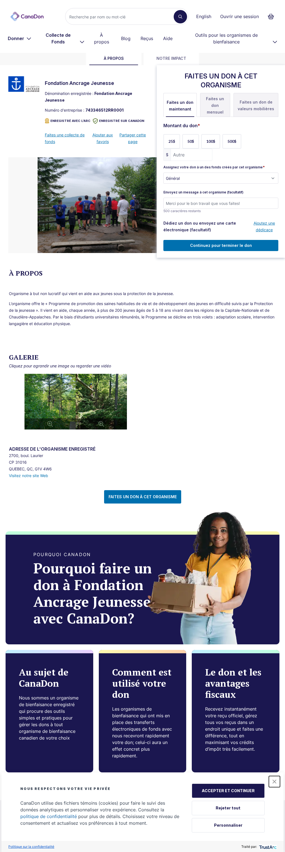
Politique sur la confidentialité (31, 846)
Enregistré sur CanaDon (121, 121)
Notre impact (171, 58)
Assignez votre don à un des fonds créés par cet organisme (214, 167)
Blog (126, 38)
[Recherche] (180, 16)
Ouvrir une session (239, 16)
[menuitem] (20, 38)
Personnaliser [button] (228, 825)
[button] (274, 781)
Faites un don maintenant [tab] (180, 105)
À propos (101, 38)
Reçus (147, 38)
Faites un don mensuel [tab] (215, 105)
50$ (190, 141)
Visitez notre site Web (28, 475)
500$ (231, 141)
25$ (171, 141)
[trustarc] (267, 846)
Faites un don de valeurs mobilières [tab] (256, 105)
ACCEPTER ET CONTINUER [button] (228, 790)
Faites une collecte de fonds (65, 138)
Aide (168, 38)
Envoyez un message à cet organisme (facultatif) (203, 192)
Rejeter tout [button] (228, 808)
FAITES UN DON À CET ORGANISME (143, 496)
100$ (210, 141)
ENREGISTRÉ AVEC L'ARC (70, 121)
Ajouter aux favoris (102, 138)
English (203, 16)
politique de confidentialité (48, 816)
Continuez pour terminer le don (221, 245)
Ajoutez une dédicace (264, 226)
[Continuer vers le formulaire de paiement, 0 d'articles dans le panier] (273, 16)
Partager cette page (132, 138)
